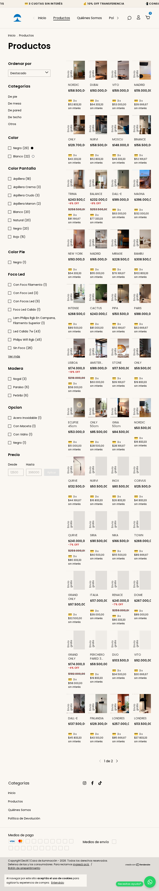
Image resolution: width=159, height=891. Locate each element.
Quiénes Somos (89, 18)
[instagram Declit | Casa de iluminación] (85, 783)
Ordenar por (19, 63)
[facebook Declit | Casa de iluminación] (92, 783)
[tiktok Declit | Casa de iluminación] (100, 783)
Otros (12, 124)
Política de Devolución (24, 818)
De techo (15, 117)
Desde (12, 464)
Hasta (30, 464)
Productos (61, 18)
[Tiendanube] (138, 865)
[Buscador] (129, 17)
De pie (12, 97)
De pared (14, 110)
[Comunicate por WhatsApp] (150, 882)
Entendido (57, 882)
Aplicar (51, 472)
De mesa (14, 103)
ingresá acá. (81, 864)
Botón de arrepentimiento (24, 868)
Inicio (42, 18)
